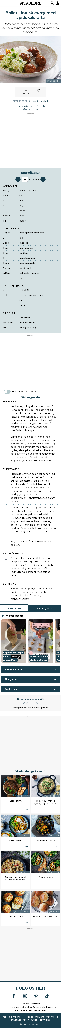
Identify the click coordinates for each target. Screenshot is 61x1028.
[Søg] (52, 3)
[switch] (7, 392)
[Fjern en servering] (18, 179)
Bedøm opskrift (40, 101)
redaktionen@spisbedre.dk (33, 1010)
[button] (13, 641)
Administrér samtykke (39, 1020)
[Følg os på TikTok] (47, 996)
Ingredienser (14, 608)
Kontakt (6, 1017)
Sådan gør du (44, 608)
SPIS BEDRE (30, 3)
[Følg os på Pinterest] (36, 996)
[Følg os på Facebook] (14, 996)
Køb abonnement (35, 1017)
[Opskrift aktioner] (27, 810)
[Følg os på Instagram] (25, 996)
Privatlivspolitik (18, 1020)
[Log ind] (58, 3)
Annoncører (18, 1017)
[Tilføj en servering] (43, 179)
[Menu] (7, 3)
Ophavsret (51, 1017)
